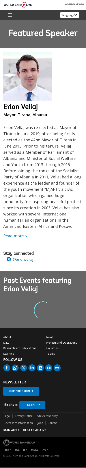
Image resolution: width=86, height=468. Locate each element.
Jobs (40, 423)
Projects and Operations (61, 342)
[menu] (10, 15)
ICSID (45, 450)
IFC (25, 450)
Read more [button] (13, 235)
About (7, 337)
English (31, 405)
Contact (52, 423)
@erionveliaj (22, 259)
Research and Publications (19, 348)
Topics (50, 354)
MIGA (34, 450)
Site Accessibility (47, 416)
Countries (52, 348)
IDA (17, 450)
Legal (7, 416)
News (49, 337)
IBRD (8, 450)
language (68, 15)
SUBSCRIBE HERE (20, 391)
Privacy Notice (24, 416)
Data (6, 342)
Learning (8, 354)
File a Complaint (34, 430)
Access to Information (19, 423)
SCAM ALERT (11, 430)
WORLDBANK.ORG (74, 5)
